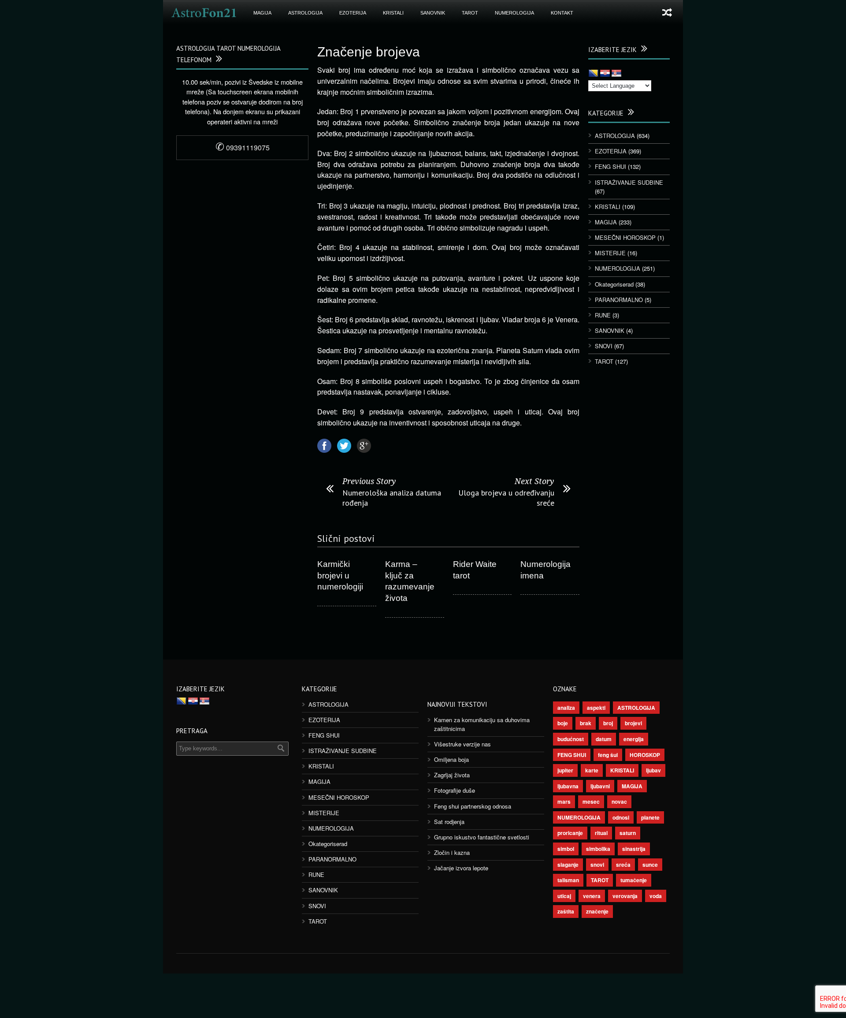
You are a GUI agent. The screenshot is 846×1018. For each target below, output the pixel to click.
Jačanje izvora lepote (461, 868)
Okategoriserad (614, 284)
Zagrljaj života (452, 775)
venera (592, 896)
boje (562, 723)
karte (591, 770)
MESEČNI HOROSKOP (625, 237)
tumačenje (633, 880)
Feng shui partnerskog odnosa (472, 806)
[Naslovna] (204, 12)
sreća (623, 865)
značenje (597, 911)
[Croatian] (605, 73)
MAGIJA (262, 12)
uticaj (564, 896)
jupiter (565, 770)
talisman (568, 880)
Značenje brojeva (368, 52)
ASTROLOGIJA (305, 12)
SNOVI (603, 346)
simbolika (598, 849)
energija (633, 739)
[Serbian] (616, 73)
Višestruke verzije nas (462, 744)
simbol (565, 849)
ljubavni (600, 786)
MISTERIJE (610, 253)
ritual (601, 833)
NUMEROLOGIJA (514, 12)
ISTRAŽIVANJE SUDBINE (629, 182)
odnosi (620, 817)
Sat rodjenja (449, 821)
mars (564, 801)
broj (608, 723)
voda (655, 896)
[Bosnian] (593, 73)
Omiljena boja (451, 759)
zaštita (565, 911)
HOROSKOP (645, 755)
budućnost (570, 739)
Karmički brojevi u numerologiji (340, 575)
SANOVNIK (432, 12)
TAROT (470, 12)
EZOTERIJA (352, 12)
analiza (566, 708)
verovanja (625, 896)
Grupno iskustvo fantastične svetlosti (481, 837)
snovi (597, 865)
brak (585, 723)
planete (650, 817)
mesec (591, 801)
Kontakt (562, 12)
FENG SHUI (610, 166)
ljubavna (568, 786)
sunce (650, 865)
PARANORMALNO (619, 299)
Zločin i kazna (452, 852)
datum (604, 739)
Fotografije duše (454, 790)
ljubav (653, 770)
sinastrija (634, 849)
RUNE (603, 315)
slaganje (568, 865)
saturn (628, 833)
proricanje (570, 833)
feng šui (608, 755)
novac (619, 801)
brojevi (633, 723)
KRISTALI (393, 12)
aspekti (596, 708)
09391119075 (242, 147)
